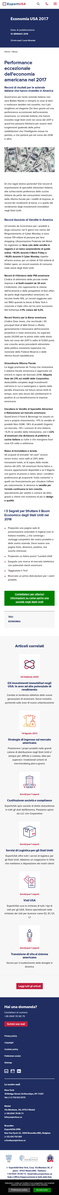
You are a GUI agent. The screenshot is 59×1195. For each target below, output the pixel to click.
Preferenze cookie (19, 1190)
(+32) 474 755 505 (13, 1137)
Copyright (8, 1042)
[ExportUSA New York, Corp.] (14, 4)
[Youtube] (13, 1071)
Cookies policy (11, 1049)
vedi (29, 679)
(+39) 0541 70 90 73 (13, 1114)
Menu (55, 3)
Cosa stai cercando (38, 4)
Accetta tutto (42, 1190)
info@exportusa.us (13, 1117)
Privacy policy (10, 1035)
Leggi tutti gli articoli (30, 986)
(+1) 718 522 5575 (16, 1098)
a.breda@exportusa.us (15, 1141)
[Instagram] (6, 1071)
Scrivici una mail (16, 1024)
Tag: (11, 617)
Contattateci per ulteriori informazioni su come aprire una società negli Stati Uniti (29, 598)
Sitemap (8, 1062)
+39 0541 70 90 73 (46, 3)
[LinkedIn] (19, 1071)
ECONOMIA (14, 621)
